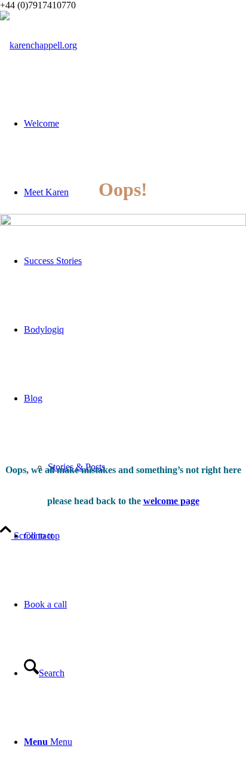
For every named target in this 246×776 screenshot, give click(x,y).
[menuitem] (135, 535)
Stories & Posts (76, 467)
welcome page (171, 501)
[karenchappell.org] (38, 45)
